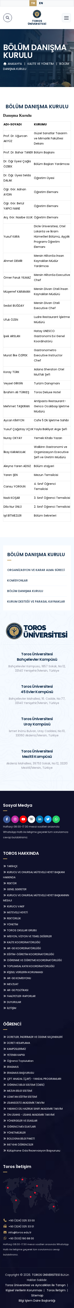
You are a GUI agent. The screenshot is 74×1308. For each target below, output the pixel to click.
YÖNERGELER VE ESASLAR (21, 1120)
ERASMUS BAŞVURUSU (20, 1073)
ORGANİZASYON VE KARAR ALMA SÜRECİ (36, 570)
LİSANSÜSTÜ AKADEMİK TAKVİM (25, 1102)
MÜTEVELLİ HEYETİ (17, 912)
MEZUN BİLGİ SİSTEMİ (19, 1091)
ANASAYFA (15, 64)
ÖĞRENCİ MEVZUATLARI (21, 1126)
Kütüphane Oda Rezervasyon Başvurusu (33, 1150)
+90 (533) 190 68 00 (21, 1238)
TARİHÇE (11, 866)
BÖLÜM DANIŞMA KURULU (25, 591)
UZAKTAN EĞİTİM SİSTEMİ (21, 1096)
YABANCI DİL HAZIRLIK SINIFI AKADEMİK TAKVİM (34, 1108)
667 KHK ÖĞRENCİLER (19, 1144)
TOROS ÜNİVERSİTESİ (46, 1275)
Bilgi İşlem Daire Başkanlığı (37, 1301)
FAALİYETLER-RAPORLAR (21, 996)
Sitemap (37, 1295)
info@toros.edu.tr (19, 1232)
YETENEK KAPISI (15, 1055)
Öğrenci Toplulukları (20, 1061)
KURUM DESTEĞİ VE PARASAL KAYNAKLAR (36, 601)
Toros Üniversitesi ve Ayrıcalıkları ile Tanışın (35, 1285)
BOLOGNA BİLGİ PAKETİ (20, 1138)
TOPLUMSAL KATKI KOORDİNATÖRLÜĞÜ (30, 966)
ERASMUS (12, 1067)
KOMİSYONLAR (17, 580)
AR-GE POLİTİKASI (17, 990)
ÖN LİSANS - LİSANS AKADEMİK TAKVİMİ (30, 1114)
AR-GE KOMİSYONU (18, 978)
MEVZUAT (12, 984)
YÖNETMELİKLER (16, 1132)
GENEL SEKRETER (16, 889)
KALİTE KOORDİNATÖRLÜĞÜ (23, 942)
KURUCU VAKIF (15, 906)
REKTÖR (11, 883)
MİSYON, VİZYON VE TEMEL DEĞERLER (29, 936)
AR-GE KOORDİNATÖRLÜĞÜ (23, 948)
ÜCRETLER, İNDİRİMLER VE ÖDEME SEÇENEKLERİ (34, 1037)
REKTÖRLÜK (13, 918)
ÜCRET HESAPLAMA (18, 1043)
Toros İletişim (56, 1290)
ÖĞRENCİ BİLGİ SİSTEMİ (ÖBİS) (25, 1085)
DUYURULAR (13, 1002)
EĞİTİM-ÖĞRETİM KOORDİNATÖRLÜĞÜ (30, 954)
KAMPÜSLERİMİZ (16, 1049)
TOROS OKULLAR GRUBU (21, 930)
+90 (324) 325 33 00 (21, 1220)
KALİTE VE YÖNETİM (41, 64)
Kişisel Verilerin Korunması (24, 1290)
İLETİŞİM (11, 1008)
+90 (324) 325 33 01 (21, 1226)
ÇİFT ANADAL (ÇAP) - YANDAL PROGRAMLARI (33, 1079)
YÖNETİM (12, 924)
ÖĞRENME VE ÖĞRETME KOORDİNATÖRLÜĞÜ (34, 960)
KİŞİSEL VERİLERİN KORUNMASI (24, 972)
